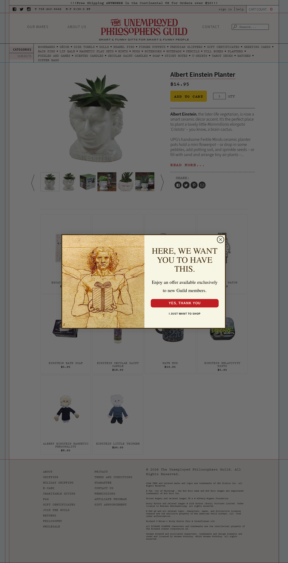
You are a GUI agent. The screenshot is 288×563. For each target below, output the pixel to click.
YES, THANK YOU (185, 303)
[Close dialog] (220, 239)
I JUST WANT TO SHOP (185, 313)
